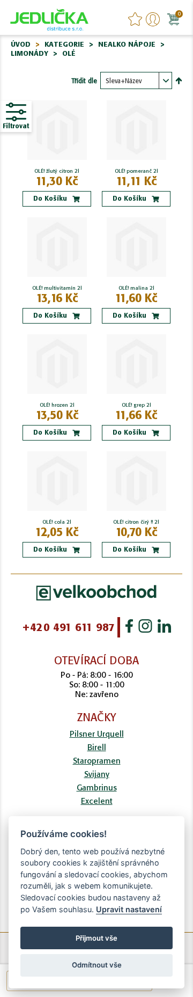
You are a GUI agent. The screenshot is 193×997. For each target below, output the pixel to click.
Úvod (21, 44)
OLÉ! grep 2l (136, 405)
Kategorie (64, 44)
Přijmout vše (96, 938)
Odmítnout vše (97, 965)
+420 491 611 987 (68, 627)
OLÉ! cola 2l (56, 522)
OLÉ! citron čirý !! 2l (136, 522)
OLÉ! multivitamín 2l (57, 288)
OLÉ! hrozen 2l (57, 405)
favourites (135, 19)
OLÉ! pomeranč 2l (136, 171)
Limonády (29, 53)
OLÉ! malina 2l (136, 288)
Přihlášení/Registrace (153, 19)
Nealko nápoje (126, 44)
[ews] (50, 18)
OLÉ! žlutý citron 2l (56, 171)
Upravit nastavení (129, 909)
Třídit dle (84, 81)
